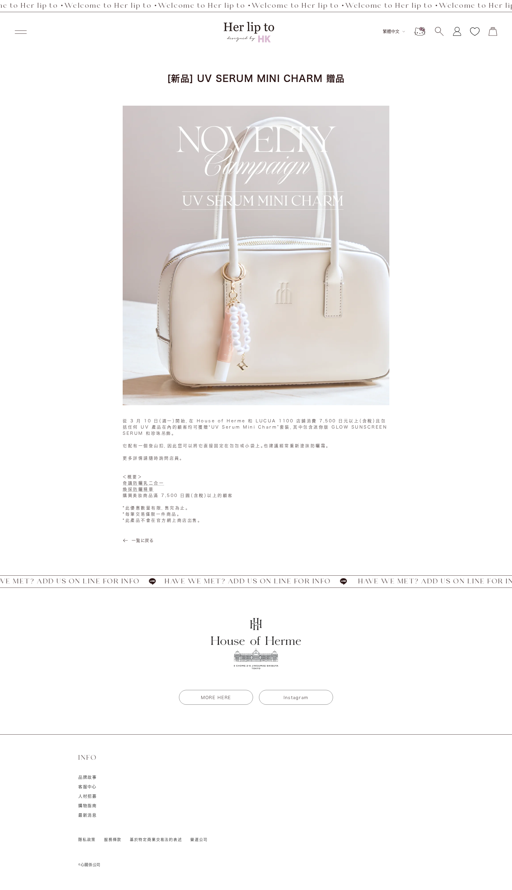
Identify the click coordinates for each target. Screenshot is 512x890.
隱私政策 (87, 839)
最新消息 (87, 815)
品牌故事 (87, 777)
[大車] (493, 31)
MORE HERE (216, 698)
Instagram (296, 698)
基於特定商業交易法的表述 (156, 839)
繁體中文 (391, 31)
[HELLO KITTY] (420, 31)
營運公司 (198, 839)
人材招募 (87, 796)
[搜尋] (439, 31)
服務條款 (112, 839)
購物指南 (87, 806)
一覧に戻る (142, 540)
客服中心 (87, 787)
